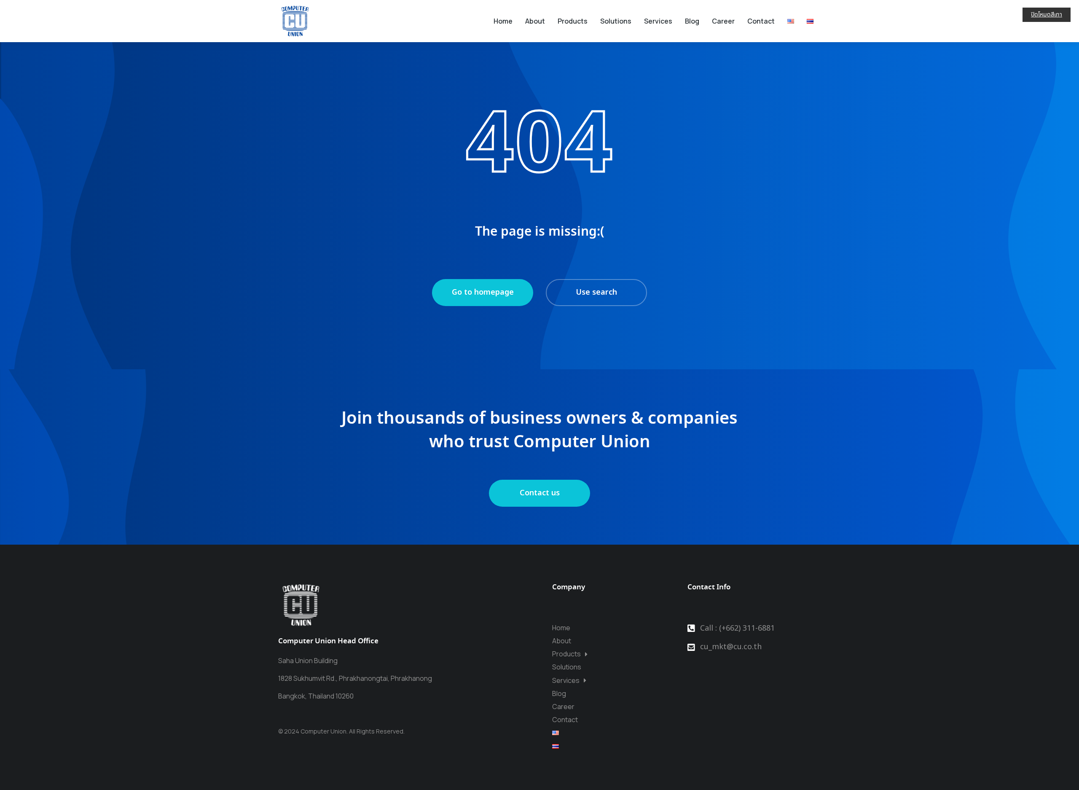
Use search (596, 292)
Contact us (540, 493)
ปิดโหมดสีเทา (1046, 15)
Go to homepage (483, 292)
